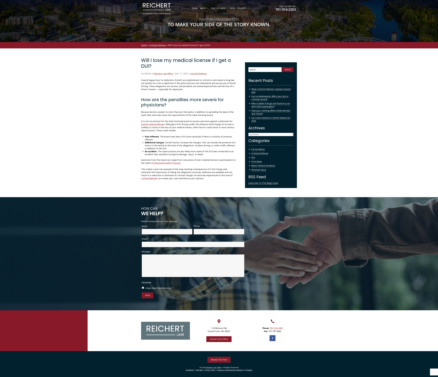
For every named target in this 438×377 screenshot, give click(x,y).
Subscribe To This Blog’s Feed (263, 183)
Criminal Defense (198, 73)
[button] (435, 360)
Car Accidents (258, 149)
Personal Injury (258, 169)
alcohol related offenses (153, 124)
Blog (232, 9)
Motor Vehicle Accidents (263, 165)
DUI (253, 157)
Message (146, 251)
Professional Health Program (166, 163)
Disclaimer (146, 282)
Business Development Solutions (230, 370)
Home (195, 9)
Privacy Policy (210, 370)
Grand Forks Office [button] (219, 339)
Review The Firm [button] (219, 359)
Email (145, 238)
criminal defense (149, 178)
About (203, 9)
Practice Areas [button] (218, 9)
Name (144, 226)
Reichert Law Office (163, 73)
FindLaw (249, 370)
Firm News (256, 161)
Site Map (199, 370)
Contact (241, 9)
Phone (197, 226)
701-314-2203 (285, 9)
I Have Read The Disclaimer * (159, 288)
